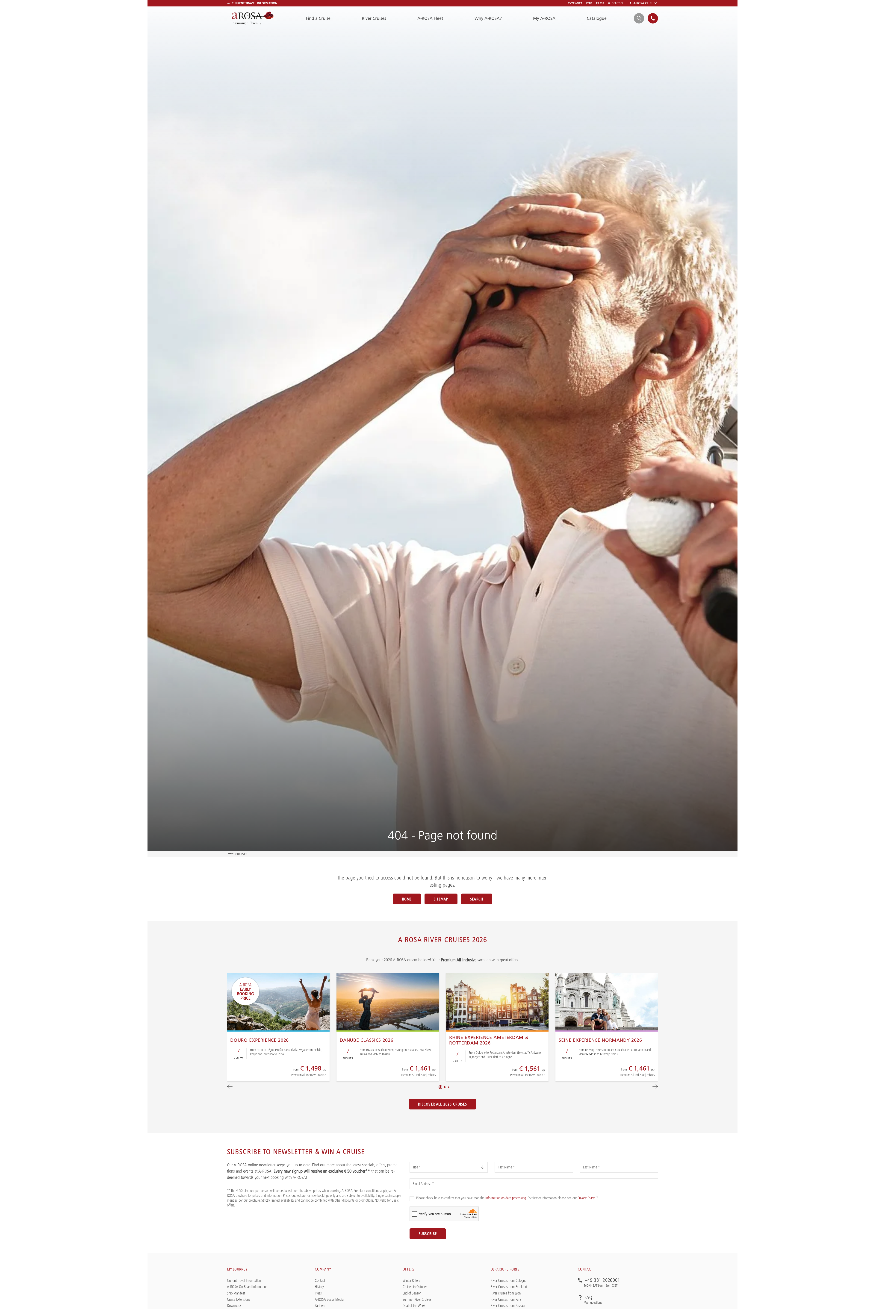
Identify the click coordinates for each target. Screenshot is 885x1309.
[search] (639, 18)
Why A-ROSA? (488, 18)
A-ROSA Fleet (430, 18)
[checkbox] (412, 1198)
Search (476, 899)
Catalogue (597, 18)
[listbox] (449, 1167)
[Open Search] (639, 18)
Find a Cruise (318, 18)
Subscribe (428, 1233)
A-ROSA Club (642, 3)
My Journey (237, 1269)
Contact (585, 1269)
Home (407, 899)
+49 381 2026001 (602, 1280)
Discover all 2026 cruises (442, 1104)
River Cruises (374, 18)
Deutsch (617, 3)
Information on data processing (505, 1198)
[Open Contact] (653, 18)
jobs (589, 3)
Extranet (575, 3)
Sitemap (441, 899)
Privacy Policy (586, 1198)
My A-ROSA (544, 18)
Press (600, 3)
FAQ (588, 1297)
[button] (440, 1087)
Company (323, 1269)
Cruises (241, 854)
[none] (653, 18)
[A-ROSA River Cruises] (252, 18)
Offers (408, 1269)
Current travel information (254, 3)
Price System (293, 1073)
